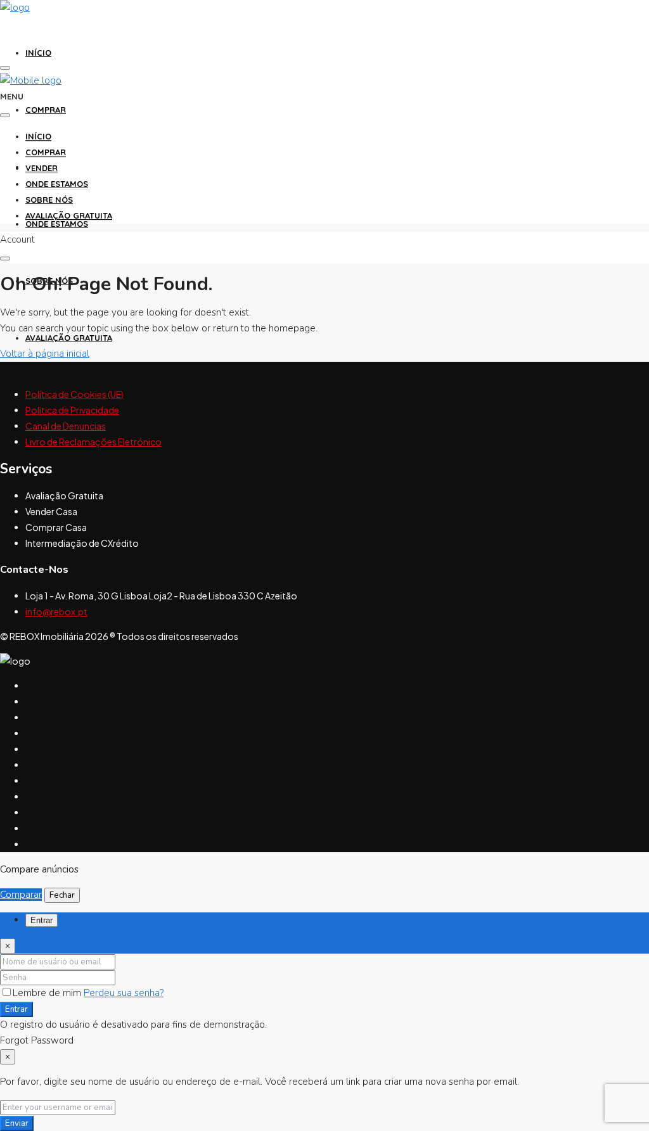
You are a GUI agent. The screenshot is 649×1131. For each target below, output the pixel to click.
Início (38, 53)
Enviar (17, 1123)
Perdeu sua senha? (124, 993)
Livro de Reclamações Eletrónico (93, 441)
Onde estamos (56, 224)
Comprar (45, 110)
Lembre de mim (48, 993)
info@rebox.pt (56, 611)
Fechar (62, 895)
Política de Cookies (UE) (74, 394)
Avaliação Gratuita (68, 338)
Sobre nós (49, 200)
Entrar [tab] (41, 920)
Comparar (21, 894)
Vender (41, 168)
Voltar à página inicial (44, 353)
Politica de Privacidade (72, 410)
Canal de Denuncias (65, 425)
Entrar (16, 1009)
